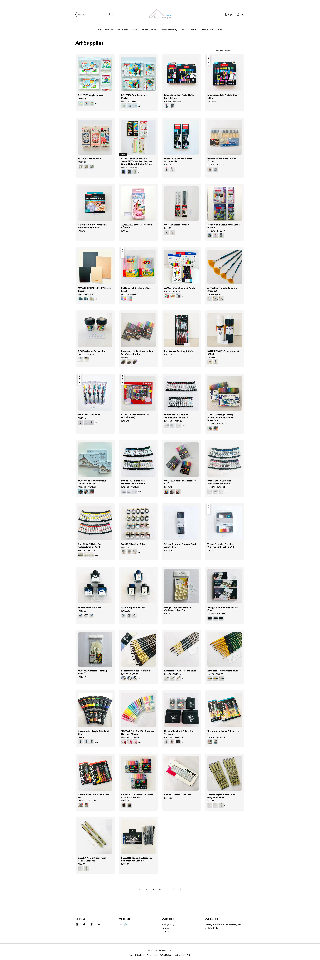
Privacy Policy (152, 955)
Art (183, 30)
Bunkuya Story (168, 925)
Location (165, 928)
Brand (134, 30)
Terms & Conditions (138, 955)
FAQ (188, 955)
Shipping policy (179, 955)
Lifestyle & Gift (207, 30)
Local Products (122, 29)
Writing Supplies (149, 30)
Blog (220, 29)
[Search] (109, 14)
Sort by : (219, 50)
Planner (193, 30)
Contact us (166, 932)
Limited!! (109, 29)
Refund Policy (165, 955)
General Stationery (169, 30)
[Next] (180, 889)
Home (100, 29)
